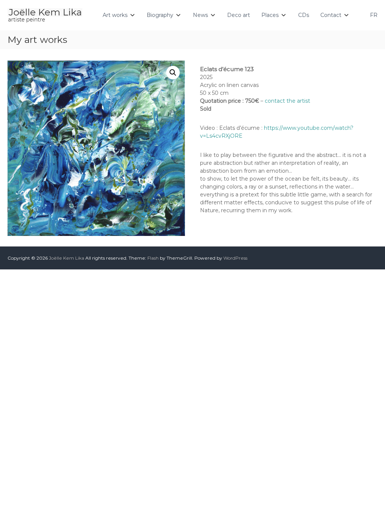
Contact (330, 15)
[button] (173, 72)
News (200, 15)
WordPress (235, 258)
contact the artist (287, 100)
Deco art (238, 15)
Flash (153, 258)
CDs (303, 15)
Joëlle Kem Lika (66, 258)
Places (270, 15)
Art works (115, 15)
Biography (160, 15)
